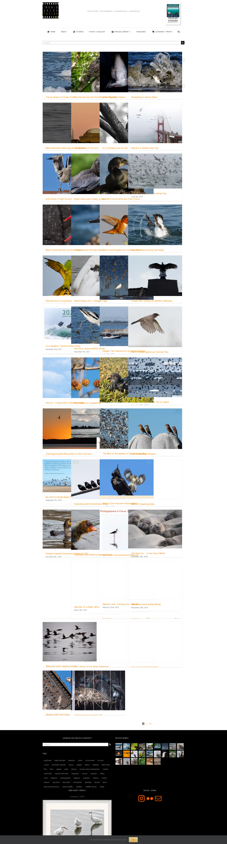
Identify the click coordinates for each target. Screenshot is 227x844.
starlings (88, 782)
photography (65, 778)
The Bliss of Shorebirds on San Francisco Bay (125, 453)
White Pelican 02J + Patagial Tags (90, 301)
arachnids (47, 760)
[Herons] (164, 754)
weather (79, 787)
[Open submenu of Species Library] (130, 31)
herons (73, 769)
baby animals (60, 760)
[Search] (179, 31)
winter (102, 787)
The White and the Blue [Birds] (146, 604)
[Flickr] (150, 798)
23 (178, 619)
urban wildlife (67, 787)
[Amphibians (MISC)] (157, 746)
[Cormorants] (180, 754)
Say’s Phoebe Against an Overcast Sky (149, 352)
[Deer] (134, 761)
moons (84, 773)
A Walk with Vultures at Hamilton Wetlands (151, 301)
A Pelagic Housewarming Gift (88, 715)
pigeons (77, 778)
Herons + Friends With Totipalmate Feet (65, 403)
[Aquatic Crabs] (180, 746)
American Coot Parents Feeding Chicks (93, 554)
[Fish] (172, 746)
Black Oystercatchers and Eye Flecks (64, 250)
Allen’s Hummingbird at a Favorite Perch (122, 250)
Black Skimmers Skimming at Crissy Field (65, 148)
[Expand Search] (180, 31)
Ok (133, 840)
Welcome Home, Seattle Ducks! (61, 666)
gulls (66, 769)
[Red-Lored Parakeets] (141, 761)
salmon (47, 782)
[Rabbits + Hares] (141, 746)
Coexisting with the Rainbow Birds (91, 504)
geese (59, 769)
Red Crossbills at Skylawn (143, 454)
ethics (87, 765)
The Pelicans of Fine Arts (86, 148)
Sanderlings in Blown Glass (144, 97)
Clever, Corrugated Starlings (144, 667)
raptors (95, 778)
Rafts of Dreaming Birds (142, 504)
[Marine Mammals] (149, 754)
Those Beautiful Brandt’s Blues (89, 250)
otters (102, 773)
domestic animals (58, 765)
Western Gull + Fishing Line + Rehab (120, 604)
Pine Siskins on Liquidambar (87, 403)
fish (45, 769)
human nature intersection (90, 769)
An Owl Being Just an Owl (115, 148)
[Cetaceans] (118, 746)
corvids (100, 760)
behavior (71, 760)
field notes (106, 765)
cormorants (89, 760)
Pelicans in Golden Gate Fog (144, 148)
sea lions (56, 782)
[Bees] (126, 754)
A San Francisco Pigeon (114, 97)
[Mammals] (157, 754)
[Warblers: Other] (141, 754)
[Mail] (158, 798)
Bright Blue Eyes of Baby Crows (89, 199)
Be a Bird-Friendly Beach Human (61, 497)
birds (80, 760)
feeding (95, 765)
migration (75, 773)
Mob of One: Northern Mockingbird (120, 503)
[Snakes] (134, 746)
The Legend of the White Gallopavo (91, 666)
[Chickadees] (149, 761)
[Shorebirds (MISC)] (164, 746)
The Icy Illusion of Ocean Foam (61, 97)
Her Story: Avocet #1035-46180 (89, 348)
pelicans (54, 778)
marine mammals (61, 773)
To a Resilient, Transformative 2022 (63, 346)
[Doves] (172, 754)
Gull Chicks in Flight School (59, 199)
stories (97, 782)
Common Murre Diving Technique (147, 250)
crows (46, 765)
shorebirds (77, 782)
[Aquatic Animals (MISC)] (118, 753)
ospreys (94, 773)
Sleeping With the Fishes (58, 714)
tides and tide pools (51, 787)
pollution (86, 778)
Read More (107, 618)
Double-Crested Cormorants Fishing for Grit (67, 553)
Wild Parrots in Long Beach (59, 301)
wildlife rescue (90, 787)
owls (46, 778)
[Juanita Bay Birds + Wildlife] (149, 746)
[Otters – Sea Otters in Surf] (126, 746)
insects (105, 769)
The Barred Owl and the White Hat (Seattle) (95, 97)
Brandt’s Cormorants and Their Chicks (121, 199)
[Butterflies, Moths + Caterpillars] (134, 754)
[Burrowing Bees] (157, 761)
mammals (48, 773)
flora (51, 769)
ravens (104, 778)
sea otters (66, 782)
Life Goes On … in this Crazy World (148, 553)
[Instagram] (141, 798)
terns (105, 782)
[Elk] (126, 761)
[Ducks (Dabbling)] (118, 761)
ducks (71, 765)
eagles (79, 765)
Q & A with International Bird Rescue (120, 555)
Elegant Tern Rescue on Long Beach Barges (124, 351)
